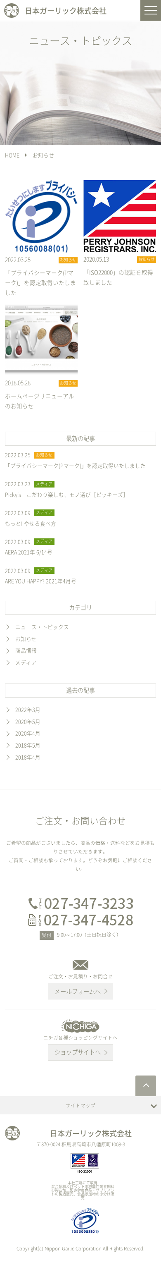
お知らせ (43, 155)
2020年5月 (27, 721)
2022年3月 (27, 709)
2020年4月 (27, 733)
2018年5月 (27, 745)
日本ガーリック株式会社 (66, 10)
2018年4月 (27, 757)
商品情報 (26, 650)
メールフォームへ (77, 991)
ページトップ (145, 1086)
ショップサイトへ (77, 1051)
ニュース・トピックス (42, 627)
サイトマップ (80, 1105)
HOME (12, 155)
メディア (26, 662)
